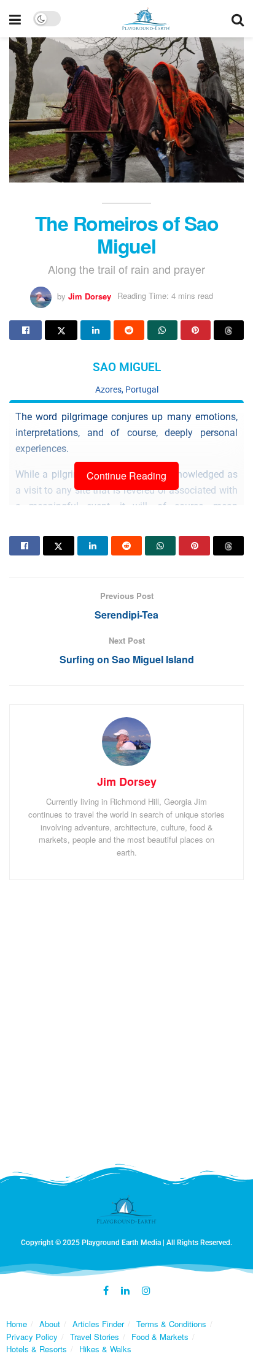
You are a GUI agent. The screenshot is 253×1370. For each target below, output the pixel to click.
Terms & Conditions (171, 1324)
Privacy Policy (32, 1336)
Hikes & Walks (105, 1349)
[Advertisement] (126, 1024)
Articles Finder (98, 1324)
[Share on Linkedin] (95, 330)
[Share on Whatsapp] (162, 330)
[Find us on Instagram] (146, 1291)
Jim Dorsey (89, 295)
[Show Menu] (15, 18)
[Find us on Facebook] (106, 1291)
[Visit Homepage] (146, 19)
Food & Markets (160, 1336)
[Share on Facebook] (25, 330)
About (49, 1324)
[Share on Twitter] (61, 330)
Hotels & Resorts (36, 1349)
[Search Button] (238, 18)
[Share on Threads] (229, 330)
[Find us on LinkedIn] (125, 1291)
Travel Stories (94, 1336)
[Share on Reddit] (129, 330)
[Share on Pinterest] (196, 330)
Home (16, 1324)
